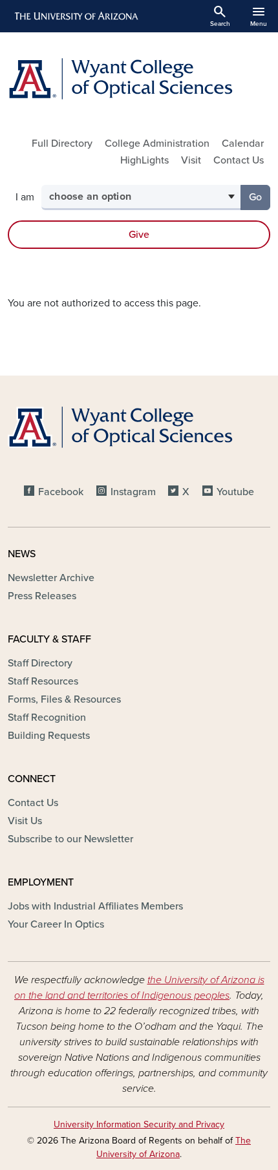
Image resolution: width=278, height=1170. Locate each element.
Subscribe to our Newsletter (70, 839)
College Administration (157, 143)
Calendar (243, 143)
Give (139, 234)
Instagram (133, 491)
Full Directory (62, 143)
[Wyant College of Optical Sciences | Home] (139, 79)
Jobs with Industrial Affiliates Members (95, 906)
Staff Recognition (47, 717)
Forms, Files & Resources (64, 699)
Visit (191, 160)
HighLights (144, 160)
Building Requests (49, 735)
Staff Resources (43, 681)
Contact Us (238, 160)
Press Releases (42, 596)
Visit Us (25, 820)
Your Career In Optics (56, 924)
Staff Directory (40, 663)
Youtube (235, 491)
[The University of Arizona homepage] (75, 16)
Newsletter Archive (51, 577)
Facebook (60, 491)
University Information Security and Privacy (139, 1124)
